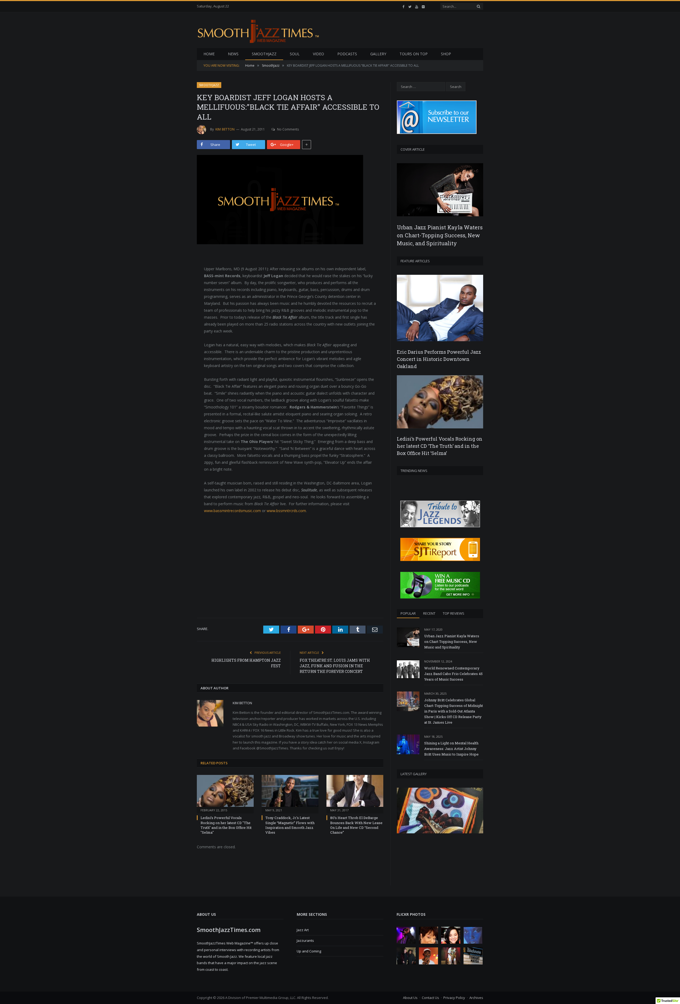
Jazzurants (305, 940)
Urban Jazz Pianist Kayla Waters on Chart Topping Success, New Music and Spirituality (451, 641)
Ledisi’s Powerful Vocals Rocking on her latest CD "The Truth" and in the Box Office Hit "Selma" (226, 825)
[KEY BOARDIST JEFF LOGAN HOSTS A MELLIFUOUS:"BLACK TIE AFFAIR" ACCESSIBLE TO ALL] (290, 200)
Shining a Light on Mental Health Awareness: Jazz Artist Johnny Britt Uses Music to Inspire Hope (451, 749)
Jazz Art (303, 929)
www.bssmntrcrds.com (286, 510)
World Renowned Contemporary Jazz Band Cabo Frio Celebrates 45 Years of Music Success (453, 674)
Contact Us (430, 997)
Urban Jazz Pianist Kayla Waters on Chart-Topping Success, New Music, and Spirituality (440, 235)
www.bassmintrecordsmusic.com (232, 510)
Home (209, 53)
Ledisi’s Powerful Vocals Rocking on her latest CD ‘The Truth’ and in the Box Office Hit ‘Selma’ (439, 446)
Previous (403, 831)
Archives (476, 997)
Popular (408, 613)
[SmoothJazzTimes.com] (259, 30)
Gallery (378, 53)
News (233, 53)
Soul (295, 53)
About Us (410, 997)
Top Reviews (453, 613)
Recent (429, 613)
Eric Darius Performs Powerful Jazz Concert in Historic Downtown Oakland (439, 359)
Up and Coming (309, 951)
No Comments (288, 129)
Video (318, 53)
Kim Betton (225, 129)
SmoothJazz (264, 53)
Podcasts (347, 53)
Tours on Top (414, 53)
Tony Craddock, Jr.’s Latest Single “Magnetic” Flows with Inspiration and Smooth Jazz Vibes (289, 825)
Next (477, 831)
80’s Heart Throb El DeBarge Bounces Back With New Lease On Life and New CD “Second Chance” (356, 825)
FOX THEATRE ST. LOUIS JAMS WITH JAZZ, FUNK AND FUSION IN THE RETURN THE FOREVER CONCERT (335, 666)
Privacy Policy (454, 997)
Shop (446, 53)
